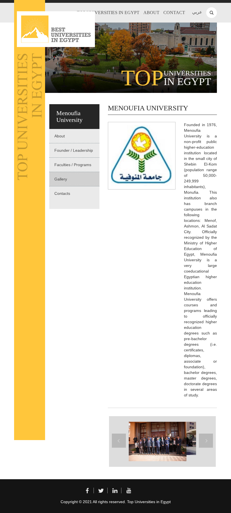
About (151, 12)
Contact (174, 12)
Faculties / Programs (72, 164)
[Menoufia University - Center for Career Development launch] (156, 441)
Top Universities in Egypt (108, 12)
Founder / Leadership (73, 150)
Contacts (62, 193)
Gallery (60, 179)
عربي (197, 12)
